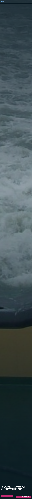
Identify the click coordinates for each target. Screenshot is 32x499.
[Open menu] (30, 1)
